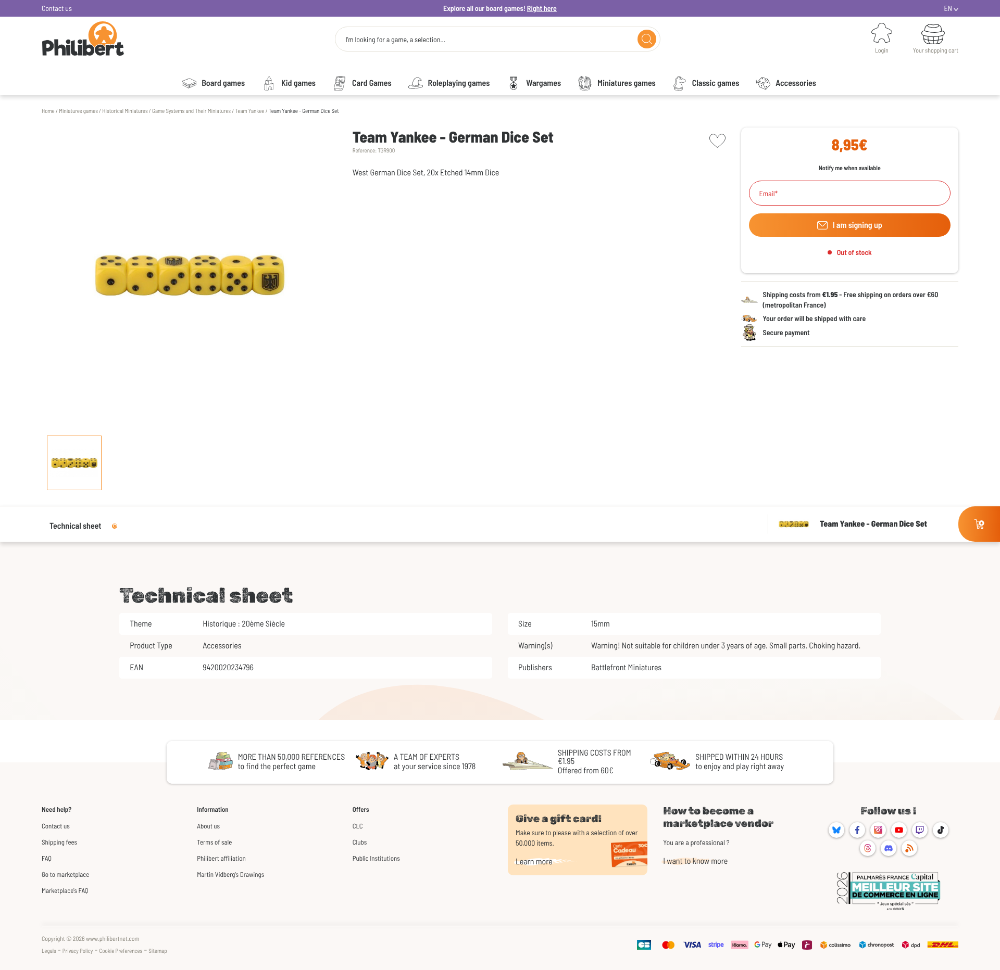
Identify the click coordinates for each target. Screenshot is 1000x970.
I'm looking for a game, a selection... (395, 39)
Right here (542, 8)
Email (767, 193)
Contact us (57, 8)
